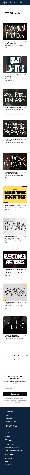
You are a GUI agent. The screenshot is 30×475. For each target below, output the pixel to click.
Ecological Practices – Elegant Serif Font (12, 42)
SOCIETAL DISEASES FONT (13, 107)
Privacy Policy (9, 444)
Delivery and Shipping (12, 447)
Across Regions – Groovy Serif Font (12, 303)
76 (27, 355)
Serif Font (10, 80)
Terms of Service (10, 421)
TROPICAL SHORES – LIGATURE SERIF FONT (12, 336)
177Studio (9, 45)
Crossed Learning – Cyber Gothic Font (13, 75)
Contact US (8, 418)
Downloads (8, 465)
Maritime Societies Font (12, 205)
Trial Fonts (8, 433)
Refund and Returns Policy (13, 450)
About (7, 415)
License (7, 436)
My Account (8, 458)
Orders (7, 461)
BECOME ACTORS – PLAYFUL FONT (14, 270)
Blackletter (16, 78)
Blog (6, 430)
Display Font (17, 45)
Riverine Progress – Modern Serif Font (13, 140)
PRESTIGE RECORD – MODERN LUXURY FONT (12, 237)
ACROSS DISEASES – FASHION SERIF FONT (11, 172)
